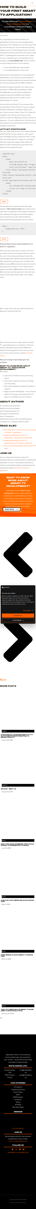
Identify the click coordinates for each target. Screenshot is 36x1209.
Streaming (18, 1099)
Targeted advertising (18, 1089)
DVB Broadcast (18, 1097)
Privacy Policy (22, 1202)
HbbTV (18, 1095)
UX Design (18, 1104)
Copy (4, 201)
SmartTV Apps (18, 1092)
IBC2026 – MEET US (8, 789)
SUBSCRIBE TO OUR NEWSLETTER (18, 1152)
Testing (18, 1102)
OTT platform (18, 1087)
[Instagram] (23, 1149)
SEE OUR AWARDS (18, 1128)
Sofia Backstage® (18, 1107)
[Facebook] (20, 1149)
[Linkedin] (12, 1149)
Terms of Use (13, 1202)
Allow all (18, 615)
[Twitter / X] (16, 1149)
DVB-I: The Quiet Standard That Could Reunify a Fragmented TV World (17, 844)
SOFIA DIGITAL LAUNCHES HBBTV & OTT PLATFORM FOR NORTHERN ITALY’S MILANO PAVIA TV (17, 736)
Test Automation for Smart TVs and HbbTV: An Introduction (17, 1010)
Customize (17, 620)
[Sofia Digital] (6, 3)
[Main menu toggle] (32, 3)
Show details (27, 610)
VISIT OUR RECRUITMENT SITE (18, 1141)
